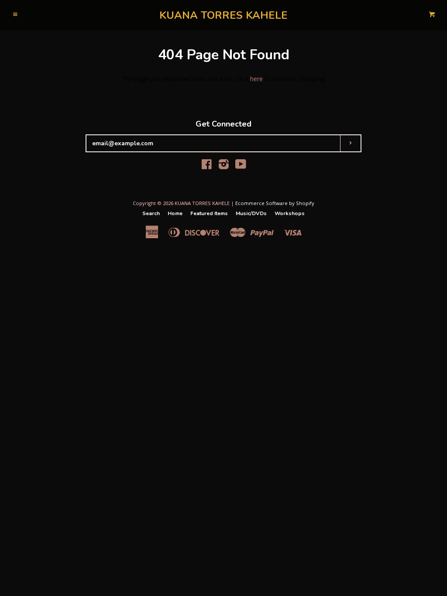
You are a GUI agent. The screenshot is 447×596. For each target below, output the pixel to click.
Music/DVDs (251, 213)
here (256, 79)
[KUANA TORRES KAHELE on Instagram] (223, 166)
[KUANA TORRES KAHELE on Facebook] (206, 166)
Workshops (290, 213)
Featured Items (209, 213)
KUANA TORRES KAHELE (223, 15)
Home (175, 213)
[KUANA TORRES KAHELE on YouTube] (240, 166)
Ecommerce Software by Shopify (274, 203)
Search (151, 213)
